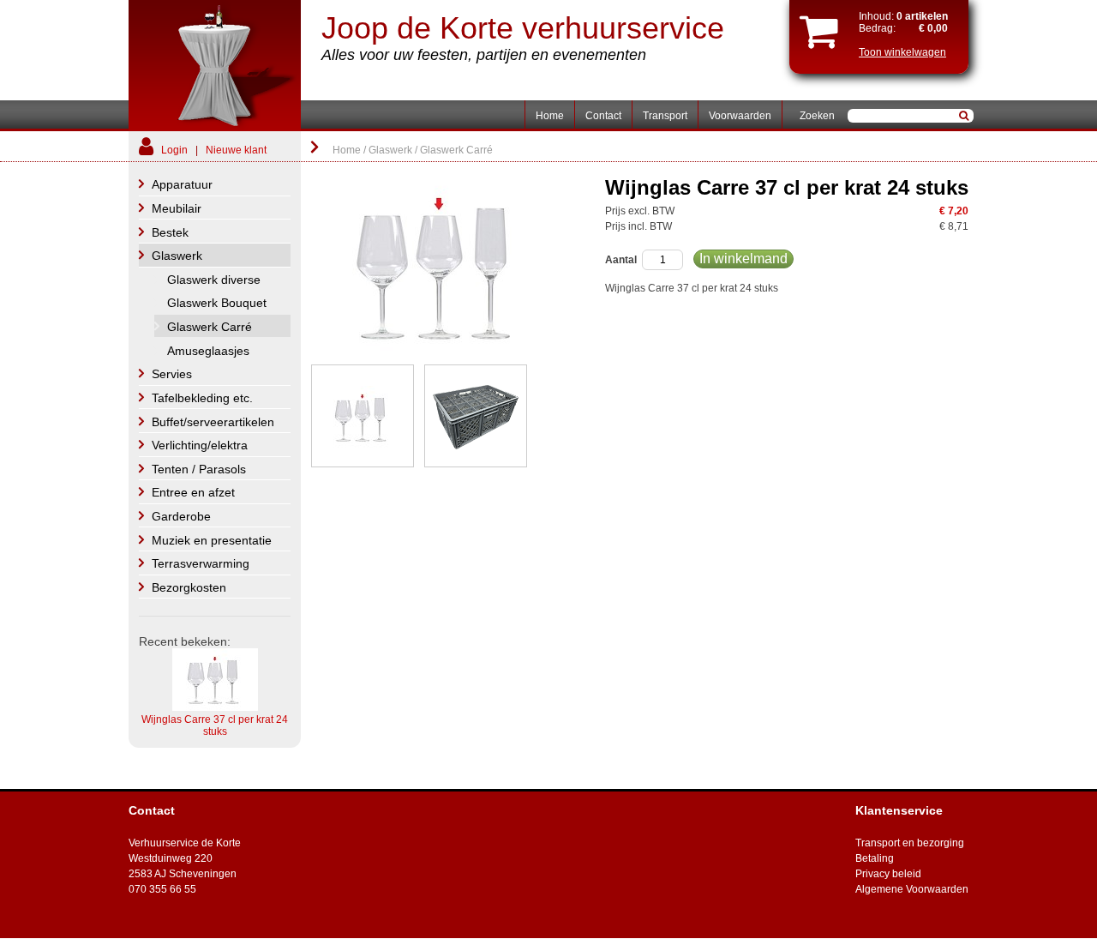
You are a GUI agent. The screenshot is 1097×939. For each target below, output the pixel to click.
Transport (665, 116)
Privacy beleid (888, 874)
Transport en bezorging (909, 843)
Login (174, 150)
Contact (603, 116)
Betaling (874, 858)
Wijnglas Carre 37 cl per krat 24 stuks (214, 725)
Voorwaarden (740, 116)
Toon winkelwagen (902, 52)
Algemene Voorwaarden (911, 889)
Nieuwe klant (236, 150)
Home (550, 116)
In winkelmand (743, 258)
